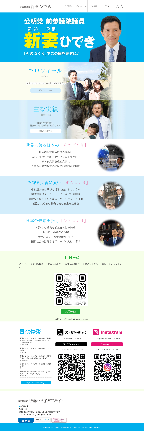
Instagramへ (107, 344)
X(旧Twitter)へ (71, 344)
